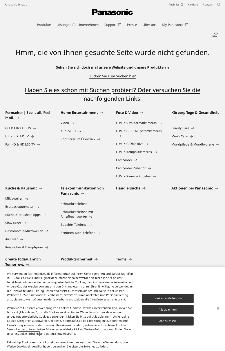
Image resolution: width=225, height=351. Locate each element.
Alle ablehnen (168, 309)
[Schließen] (218, 308)
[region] (112, 309)
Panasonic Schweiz (15, 4)
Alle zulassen (167, 321)
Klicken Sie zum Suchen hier (112, 76)
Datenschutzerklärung (60, 334)
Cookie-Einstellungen (168, 298)
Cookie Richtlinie (28, 334)
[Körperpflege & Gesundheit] (195, 117)
